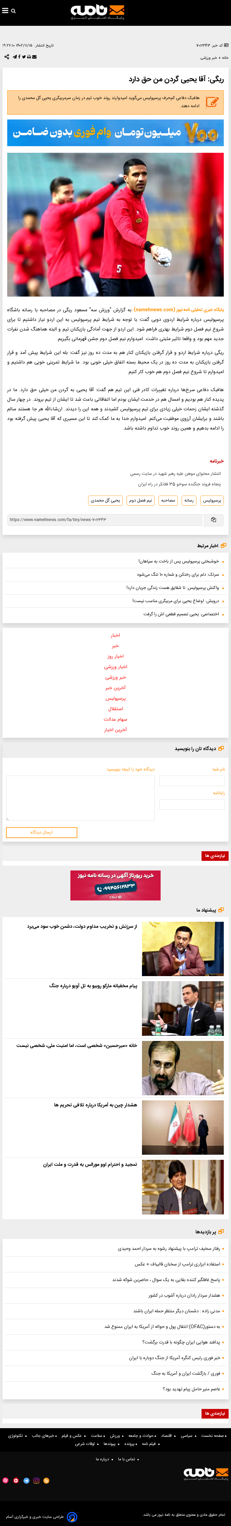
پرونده (130, 1444)
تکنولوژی (16, 1436)
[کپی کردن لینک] (213, 520)
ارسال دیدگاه (41, 832)
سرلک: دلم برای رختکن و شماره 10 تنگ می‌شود (178, 574)
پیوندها (111, 1444)
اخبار (115, 636)
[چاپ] (28, 58)
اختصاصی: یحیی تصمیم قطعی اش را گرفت (181, 614)
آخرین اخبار (115, 730)
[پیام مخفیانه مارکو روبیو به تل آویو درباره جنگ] (183, 1008)
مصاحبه (168, 500)
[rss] (46, 1481)
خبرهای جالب (43, 1436)
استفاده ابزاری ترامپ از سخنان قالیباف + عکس (177, 1264)
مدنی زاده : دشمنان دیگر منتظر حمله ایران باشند (176, 1311)
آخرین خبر (116, 688)
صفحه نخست (213, 1436)
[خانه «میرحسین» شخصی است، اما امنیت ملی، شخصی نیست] (183, 1068)
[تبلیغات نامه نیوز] (115, 132)
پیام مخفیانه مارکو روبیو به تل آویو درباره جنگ (93, 986)
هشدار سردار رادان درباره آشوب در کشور (184, 1295)
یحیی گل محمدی (105, 500)
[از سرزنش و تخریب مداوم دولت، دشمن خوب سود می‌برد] (183, 949)
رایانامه (219, 793)
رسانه (189, 500)
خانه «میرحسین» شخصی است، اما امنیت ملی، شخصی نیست (76, 1046)
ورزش (116, 1436)
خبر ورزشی (115, 678)
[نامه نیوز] (97, 12)
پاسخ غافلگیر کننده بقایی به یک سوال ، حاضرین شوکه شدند (166, 1280)
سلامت (97, 1436)
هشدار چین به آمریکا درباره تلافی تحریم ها (95, 1105)
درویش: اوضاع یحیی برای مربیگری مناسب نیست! (176, 601)
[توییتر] (23, 58)
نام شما (218, 769)
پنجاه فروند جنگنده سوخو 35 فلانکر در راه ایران (179, 484)
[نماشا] (16, 1480)
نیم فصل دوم (140, 500)
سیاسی (188, 1436)
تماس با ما (127, 1459)
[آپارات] (5, 1480)
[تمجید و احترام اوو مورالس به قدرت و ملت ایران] (183, 1187)
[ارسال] (33, 58)
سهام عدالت (115, 720)
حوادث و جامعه (141, 1436)
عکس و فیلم (73, 1436)
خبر (115, 646)
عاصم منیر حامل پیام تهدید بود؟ (191, 1389)
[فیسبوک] (18, 58)
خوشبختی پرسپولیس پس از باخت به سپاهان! (179, 561)
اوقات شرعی (86, 1444)
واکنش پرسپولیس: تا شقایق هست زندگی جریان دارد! (173, 588)
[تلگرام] (14, 58)
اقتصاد (167, 1436)
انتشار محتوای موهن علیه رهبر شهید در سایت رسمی (175, 474)
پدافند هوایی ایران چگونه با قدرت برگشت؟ (181, 1342)
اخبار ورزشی (115, 667)
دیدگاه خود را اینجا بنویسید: (130, 769)
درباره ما (104, 1459)
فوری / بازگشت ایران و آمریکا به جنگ (185, 1373)
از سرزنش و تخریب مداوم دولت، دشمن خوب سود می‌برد (82, 927)
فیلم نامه (150, 1444)
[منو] (5, 11)
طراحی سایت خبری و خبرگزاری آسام (35, 1517)
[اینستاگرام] (36, 1481)
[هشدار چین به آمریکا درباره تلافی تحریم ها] (183, 1127)
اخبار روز (116, 657)
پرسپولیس (212, 500)
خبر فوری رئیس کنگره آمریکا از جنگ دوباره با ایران (174, 1358)
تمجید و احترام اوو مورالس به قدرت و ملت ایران (90, 1165)
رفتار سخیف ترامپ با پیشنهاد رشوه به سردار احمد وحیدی (169, 1249)
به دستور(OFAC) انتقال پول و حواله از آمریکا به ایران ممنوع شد (162, 1327)
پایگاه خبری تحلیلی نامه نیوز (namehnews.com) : (177, 310)
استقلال (115, 709)
